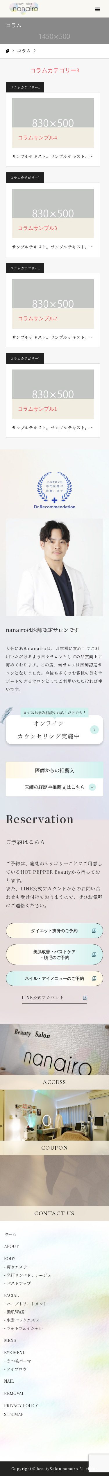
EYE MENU (15, 1352)
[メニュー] (97, 8)
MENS (10, 1340)
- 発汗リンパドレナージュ (27, 1275)
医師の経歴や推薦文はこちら (54, 787)
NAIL (9, 1381)
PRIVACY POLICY (21, 1405)
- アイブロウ (15, 1369)
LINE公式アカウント (43, 997)
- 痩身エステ (15, 1267)
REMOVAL (14, 1393)
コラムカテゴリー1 (25, 87)
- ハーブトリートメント (25, 1304)
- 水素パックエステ (21, 1320)
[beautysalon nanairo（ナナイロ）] (24, 8)
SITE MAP (14, 1414)
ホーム (10, 1234)
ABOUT (11, 1246)
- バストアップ (17, 1283)
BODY (9, 1258)
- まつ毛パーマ (17, 1361)
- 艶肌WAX (14, 1312)
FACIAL (11, 1295)
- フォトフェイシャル (23, 1328)
